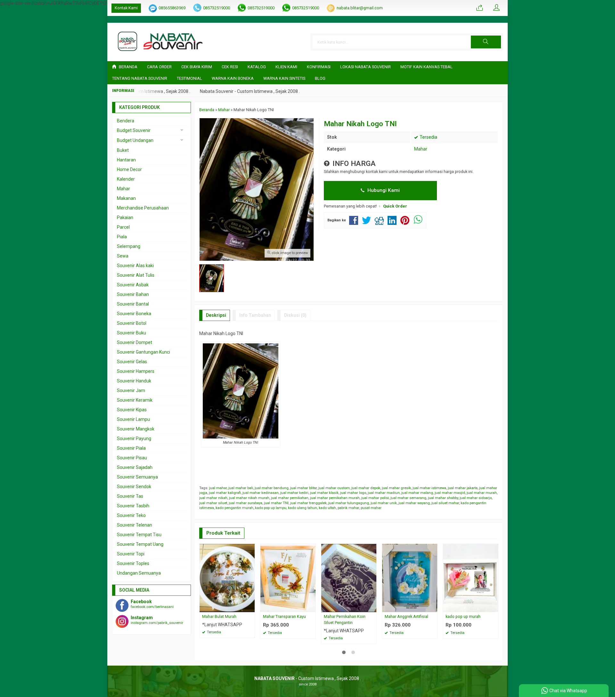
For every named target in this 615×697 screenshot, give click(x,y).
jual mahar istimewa (429, 488)
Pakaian (125, 217)
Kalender (126, 179)
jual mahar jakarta (463, 488)
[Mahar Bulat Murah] (227, 577)
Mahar (420, 149)
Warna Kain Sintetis (284, 78)
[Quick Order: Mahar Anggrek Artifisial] (433, 607)
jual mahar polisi (375, 498)
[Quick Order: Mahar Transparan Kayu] (311, 607)
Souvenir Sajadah (134, 467)
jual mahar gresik (396, 488)
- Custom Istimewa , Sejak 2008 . (307, 678)
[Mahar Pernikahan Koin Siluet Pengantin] (348, 577)
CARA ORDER (159, 66)
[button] (486, 42)
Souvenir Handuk (134, 380)
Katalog (257, 66)
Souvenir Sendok (134, 486)
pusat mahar (371, 508)
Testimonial (189, 78)
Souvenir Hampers (135, 371)
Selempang (128, 246)
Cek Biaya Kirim (196, 66)
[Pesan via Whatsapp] (479, 8)
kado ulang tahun (302, 508)
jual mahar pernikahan (289, 498)
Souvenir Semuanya (137, 477)
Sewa (122, 255)
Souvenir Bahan (133, 294)
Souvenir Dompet (134, 342)
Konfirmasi (319, 66)
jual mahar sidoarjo (476, 498)
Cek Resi (230, 66)
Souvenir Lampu (133, 419)
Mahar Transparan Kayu (284, 616)
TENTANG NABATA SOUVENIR (139, 78)
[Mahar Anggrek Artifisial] (409, 577)
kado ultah (327, 508)
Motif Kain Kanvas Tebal (426, 66)
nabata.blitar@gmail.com (360, 7)
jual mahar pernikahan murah (335, 498)
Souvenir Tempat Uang (140, 544)
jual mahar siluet (213, 503)
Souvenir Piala (131, 448)
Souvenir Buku (131, 332)
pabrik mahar (348, 508)
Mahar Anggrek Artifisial (406, 616)
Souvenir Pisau (132, 457)
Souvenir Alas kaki (135, 265)
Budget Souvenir (134, 130)
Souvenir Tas (130, 496)
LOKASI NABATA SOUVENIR (365, 66)
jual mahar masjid (450, 493)
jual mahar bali (240, 488)
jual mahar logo (353, 493)
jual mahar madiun (384, 493)
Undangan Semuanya (139, 573)
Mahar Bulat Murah (219, 616)
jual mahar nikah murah (249, 498)
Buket (123, 150)
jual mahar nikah (213, 498)
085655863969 (172, 7)
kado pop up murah (463, 616)
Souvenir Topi (130, 553)
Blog (320, 78)
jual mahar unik (384, 503)
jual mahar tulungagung (348, 503)
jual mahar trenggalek (308, 503)
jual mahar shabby (443, 498)
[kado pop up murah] (470, 577)
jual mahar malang (417, 493)
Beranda (127, 66)
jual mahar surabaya (245, 503)
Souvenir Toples (133, 563)
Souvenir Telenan (134, 525)
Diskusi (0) (295, 315)
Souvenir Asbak (133, 284)
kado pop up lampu (270, 508)
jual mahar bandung (272, 488)
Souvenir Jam (131, 390)
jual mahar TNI (276, 503)
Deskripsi (216, 315)
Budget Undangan (135, 140)
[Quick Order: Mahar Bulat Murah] (251, 607)
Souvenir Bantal (133, 304)
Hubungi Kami (383, 190)
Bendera (125, 120)
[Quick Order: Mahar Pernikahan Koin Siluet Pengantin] (372, 607)
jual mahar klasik (324, 493)
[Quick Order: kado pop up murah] (494, 607)
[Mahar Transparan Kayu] (288, 577)
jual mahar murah (482, 493)
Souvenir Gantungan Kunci (143, 352)
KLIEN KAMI (286, 66)
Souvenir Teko (131, 515)
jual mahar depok (365, 488)
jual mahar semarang (408, 498)
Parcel (123, 227)
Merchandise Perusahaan (143, 207)
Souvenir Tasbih (133, 505)
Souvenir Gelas (132, 361)
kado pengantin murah (234, 508)
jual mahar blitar (303, 488)
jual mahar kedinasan (260, 493)
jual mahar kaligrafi (225, 493)
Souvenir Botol (131, 323)
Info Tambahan (255, 315)
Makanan (126, 198)
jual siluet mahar (445, 503)
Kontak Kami (126, 7)
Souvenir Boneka (134, 313)
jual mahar (218, 488)
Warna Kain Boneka (233, 78)
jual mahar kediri (294, 493)
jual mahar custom (334, 488)
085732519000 (216, 7)
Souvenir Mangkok (135, 428)
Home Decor (129, 169)
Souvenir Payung (134, 438)
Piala (122, 236)
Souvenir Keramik (134, 400)
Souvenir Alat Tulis (135, 275)
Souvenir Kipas (132, 409)
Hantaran (126, 159)
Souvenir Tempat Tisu (139, 534)
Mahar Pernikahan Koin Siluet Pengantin (344, 619)
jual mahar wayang (414, 503)
